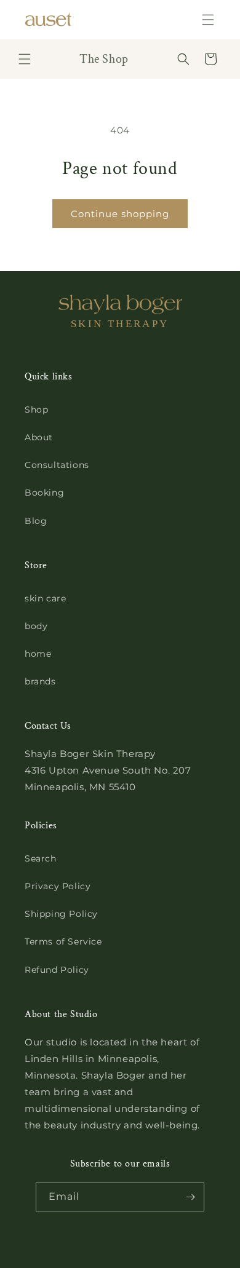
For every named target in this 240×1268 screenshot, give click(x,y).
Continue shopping (120, 214)
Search (41, 858)
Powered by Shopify (161, 1257)
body (36, 626)
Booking (44, 492)
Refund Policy (57, 969)
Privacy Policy (57, 886)
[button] (208, 19)
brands (40, 681)
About (39, 437)
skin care (45, 598)
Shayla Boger (97, 1257)
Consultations (57, 464)
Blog (36, 520)
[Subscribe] (190, 1197)
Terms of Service (63, 941)
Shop (36, 409)
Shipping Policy (61, 913)
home (38, 653)
